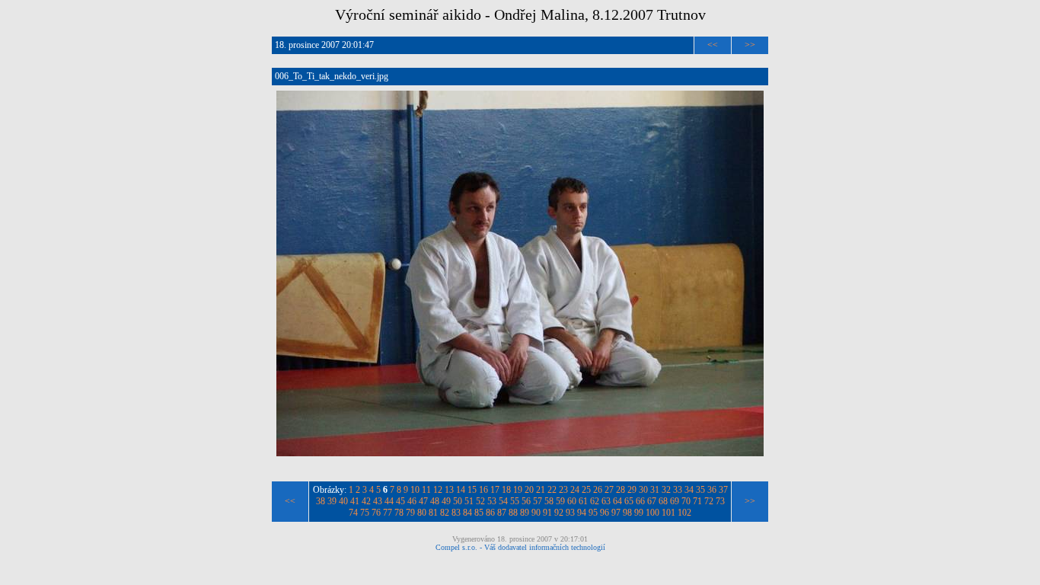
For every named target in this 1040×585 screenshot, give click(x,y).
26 (597, 489)
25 (586, 489)
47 (423, 501)
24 (574, 489)
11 (426, 489)
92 (558, 512)
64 (617, 501)
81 (433, 512)
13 (449, 489)
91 (547, 512)
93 (570, 512)
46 (411, 501)
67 (651, 501)
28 (620, 489)
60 (571, 501)
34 (689, 489)
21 (540, 489)
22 (552, 489)
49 (446, 501)
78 (399, 512)
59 (560, 501)
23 (563, 489)
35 (700, 489)
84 (467, 512)
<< (712, 45)
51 (469, 501)
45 (400, 501)
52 (480, 501)
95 (593, 512)
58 (548, 501)
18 (506, 489)
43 (377, 501)
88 (513, 512)
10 (415, 489)
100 (652, 512)
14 (460, 489)
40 (343, 501)
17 (494, 489)
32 (666, 489)
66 (640, 501)
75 (364, 512)
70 (686, 501)
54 (503, 501)
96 (604, 512)
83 (456, 512)
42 (366, 501)
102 (684, 512)
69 (674, 501)
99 (638, 512)
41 (354, 501)
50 (457, 501)
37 (723, 489)
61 (583, 501)
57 (537, 501)
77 (387, 512)
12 (437, 489)
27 (609, 489)
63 (606, 501)
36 (711, 489)
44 (389, 501)
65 (628, 501)
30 (643, 489)
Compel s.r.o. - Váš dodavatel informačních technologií (520, 547)
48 (434, 501)
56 (526, 501)
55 (514, 501)
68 (663, 501)
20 (529, 489)
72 (708, 501)
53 (491, 501)
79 (410, 512)
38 (320, 501)
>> (750, 45)
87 (501, 512)
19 (517, 489)
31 (654, 489)
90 (536, 512)
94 (581, 512)
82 (444, 512)
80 (421, 512)
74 (353, 512)
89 (524, 512)
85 (478, 512)
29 (631, 489)
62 (594, 501)
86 (490, 512)
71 (697, 501)
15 (472, 489)
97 (615, 512)
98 (627, 512)
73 (720, 501)
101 (668, 512)
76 (376, 512)
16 (483, 489)
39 (332, 501)
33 (677, 489)
